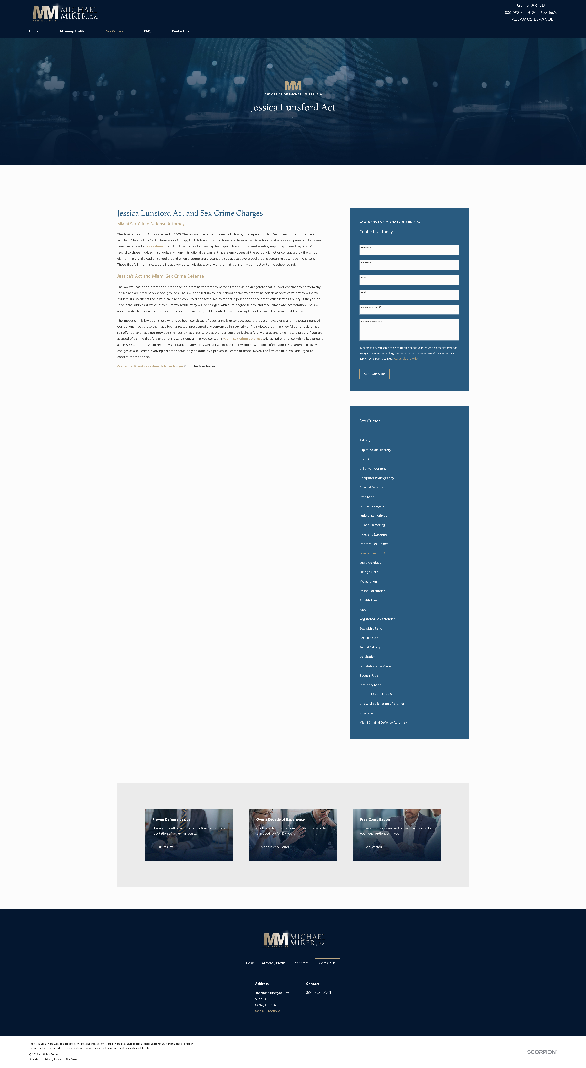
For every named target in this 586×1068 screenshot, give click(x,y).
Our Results (165, 847)
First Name (366, 248)
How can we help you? (371, 322)
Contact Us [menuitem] (180, 31)
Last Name (366, 263)
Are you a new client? (371, 307)
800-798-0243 (517, 13)
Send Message (374, 374)
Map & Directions (267, 1011)
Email (363, 292)
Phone (364, 277)
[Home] (63, 12)
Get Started (373, 847)
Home (250, 963)
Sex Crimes (301, 963)
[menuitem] (409, 440)
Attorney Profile (274, 963)
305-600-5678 (544, 13)
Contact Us (327, 963)
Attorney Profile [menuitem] (72, 31)
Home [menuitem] (33, 31)
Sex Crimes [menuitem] (114, 31)
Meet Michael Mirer (275, 847)
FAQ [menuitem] (147, 31)
